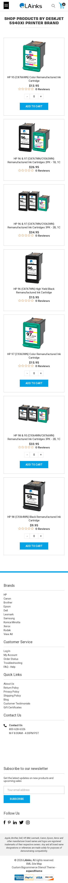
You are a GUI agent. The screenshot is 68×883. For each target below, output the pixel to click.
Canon (7, 598)
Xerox (7, 626)
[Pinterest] (9, 822)
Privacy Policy (11, 691)
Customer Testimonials (17, 703)
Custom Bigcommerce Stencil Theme (33, 867)
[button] (34, 756)
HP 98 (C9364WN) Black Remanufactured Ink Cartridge (34, 518)
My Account (10, 655)
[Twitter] (21, 822)
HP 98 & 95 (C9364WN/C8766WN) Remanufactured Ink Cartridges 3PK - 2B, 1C (34, 437)
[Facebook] (4, 822)
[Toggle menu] (6, 5)
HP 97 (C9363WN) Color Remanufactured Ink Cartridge (34, 355)
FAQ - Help (9, 666)
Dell (6, 610)
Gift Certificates (13, 707)
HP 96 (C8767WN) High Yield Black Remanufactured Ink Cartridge (34, 290)
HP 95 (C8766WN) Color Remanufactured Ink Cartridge (34, 79)
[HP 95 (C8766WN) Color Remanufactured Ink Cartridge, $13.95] (34, 56)
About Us (9, 683)
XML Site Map (34, 863)
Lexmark (9, 614)
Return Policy (11, 687)
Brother (8, 602)
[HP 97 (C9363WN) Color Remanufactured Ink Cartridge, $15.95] (34, 333)
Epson (7, 606)
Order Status (11, 659)
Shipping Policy (12, 695)
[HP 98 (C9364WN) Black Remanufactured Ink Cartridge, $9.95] (34, 496)
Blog (6, 699)
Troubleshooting (13, 662)
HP (5, 594)
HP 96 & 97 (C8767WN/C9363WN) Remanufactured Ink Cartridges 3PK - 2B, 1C (34, 225)
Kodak (7, 630)
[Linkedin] (15, 822)
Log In (7, 651)
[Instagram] (28, 822)
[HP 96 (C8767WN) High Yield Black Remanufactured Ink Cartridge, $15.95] (34, 268)
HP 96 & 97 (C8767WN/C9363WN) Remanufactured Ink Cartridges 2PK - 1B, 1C (34, 160)
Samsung (9, 618)
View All (8, 634)
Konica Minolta (12, 622)
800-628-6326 (17, 729)
